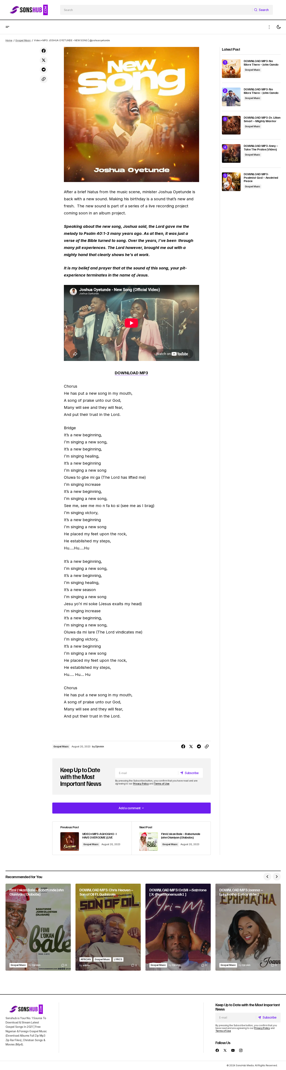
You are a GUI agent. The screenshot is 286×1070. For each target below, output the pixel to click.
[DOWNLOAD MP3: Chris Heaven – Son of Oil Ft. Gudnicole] (108, 927)
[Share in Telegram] (43, 69)
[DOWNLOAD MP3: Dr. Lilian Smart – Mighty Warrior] (231, 125)
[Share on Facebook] (43, 51)
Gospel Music (23, 40)
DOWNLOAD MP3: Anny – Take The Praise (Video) (261, 147)
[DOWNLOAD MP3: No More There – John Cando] (231, 68)
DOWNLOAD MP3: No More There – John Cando (261, 62)
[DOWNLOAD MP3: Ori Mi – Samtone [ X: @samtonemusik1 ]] (178, 927)
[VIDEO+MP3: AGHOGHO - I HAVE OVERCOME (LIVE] (92, 838)
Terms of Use (161, 783)
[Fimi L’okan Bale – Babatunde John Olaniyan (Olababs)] (171, 838)
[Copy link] (43, 79)
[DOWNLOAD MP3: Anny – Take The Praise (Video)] (231, 153)
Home (9, 40)
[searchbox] (156, 10)
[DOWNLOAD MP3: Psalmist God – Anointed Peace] (231, 181)
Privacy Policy (141, 783)
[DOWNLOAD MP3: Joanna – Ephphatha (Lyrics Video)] (248, 927)
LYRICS (118, 959)
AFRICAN (86, 959)
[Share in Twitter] (43, 60)
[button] (7, 27)
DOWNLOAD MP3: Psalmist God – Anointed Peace (261, 177)
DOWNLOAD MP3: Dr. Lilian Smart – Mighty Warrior (262, 119)
